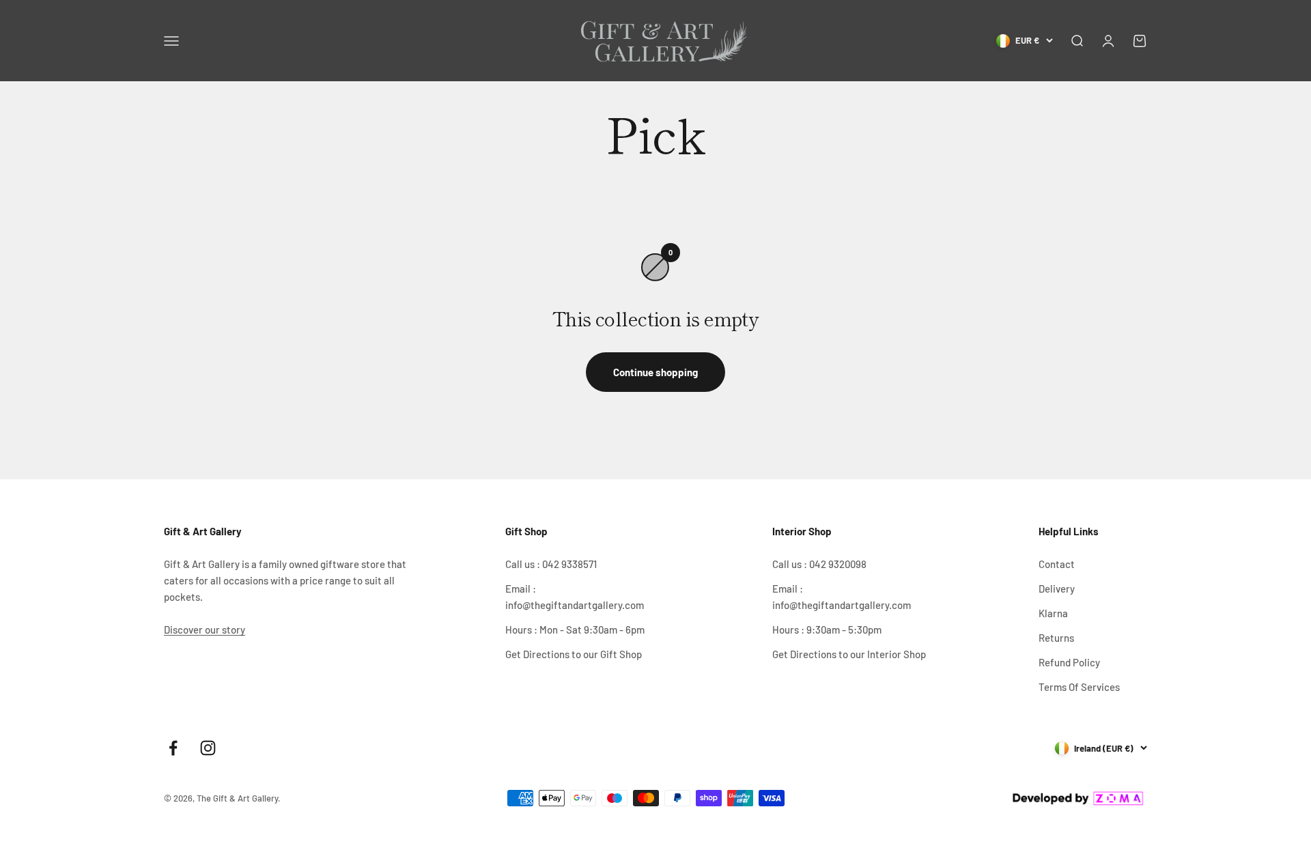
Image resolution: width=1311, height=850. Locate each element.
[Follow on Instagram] (208, 748)
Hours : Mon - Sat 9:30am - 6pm (575, 629)
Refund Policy (1069, 662)
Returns (1056, 638)
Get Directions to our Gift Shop (573, 654)
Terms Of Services (1079, 687)
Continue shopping (655, 372)
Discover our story (204, 629)
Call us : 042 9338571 (551, 564)
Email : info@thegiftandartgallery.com (574, 596)
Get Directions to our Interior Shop (849, 654)
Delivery (1057, 588)
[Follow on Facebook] (173, 748)
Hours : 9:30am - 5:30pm (827, 629)
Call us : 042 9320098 (819, 564)
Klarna (1053, 613)
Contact (1057, 564)
